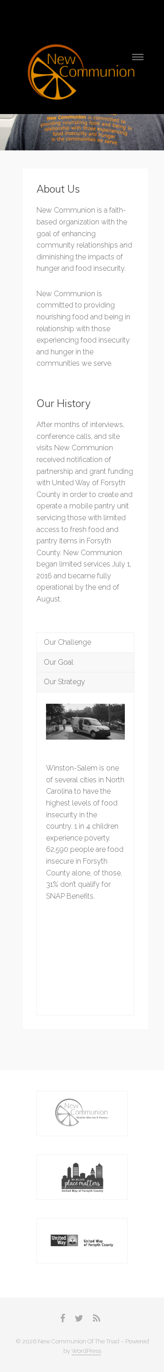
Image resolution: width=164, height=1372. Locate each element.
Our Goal (58, 662)
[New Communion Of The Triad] (82, 73)
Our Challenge (67, 642)
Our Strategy (64, 681)
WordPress (86, 1350)
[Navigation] (137, 57)
